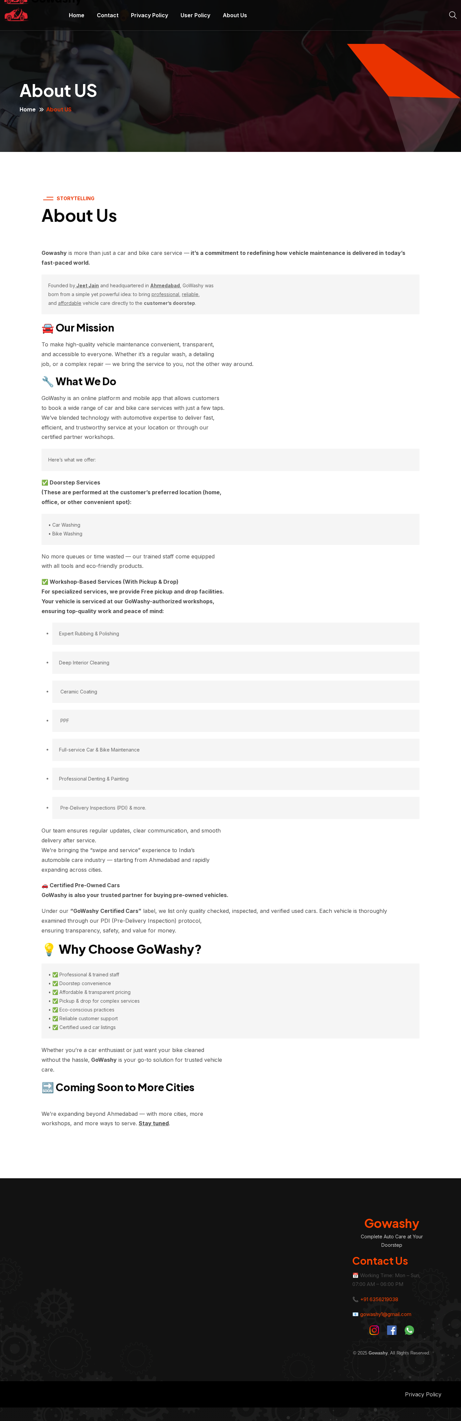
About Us (235, 15)
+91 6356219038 (379, 1299)
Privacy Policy (149, 15)
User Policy (195, 15)
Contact (107, 15)
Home (76, 15)
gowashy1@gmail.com (385, 1314)
